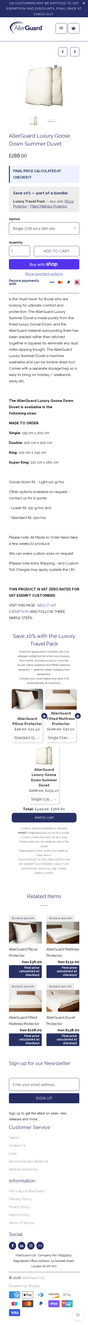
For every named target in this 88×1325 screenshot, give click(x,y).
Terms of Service (21, 1223)
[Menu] (61, 28)
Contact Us (17, 1145)
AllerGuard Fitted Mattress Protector (61, 718)
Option (14, 219)
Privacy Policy (19, 1207)
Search (14, 1137)
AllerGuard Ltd (33, 1278)
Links (13, 1153)
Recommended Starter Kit (28, 1161)
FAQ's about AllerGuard (27, 1191)
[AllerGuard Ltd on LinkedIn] (21, 1246)
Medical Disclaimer (23, 1169)
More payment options (44, 274)
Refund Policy (19, 1215)
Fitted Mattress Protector (48, 206)
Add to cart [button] (44, 817)
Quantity (16, 242)
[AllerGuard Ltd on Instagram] (30, 1246)
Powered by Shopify (24, 1286)
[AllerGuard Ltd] (27, 31)
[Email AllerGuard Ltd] (40, 1246)
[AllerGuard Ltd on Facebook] (12, 1246)
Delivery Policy (20, 1199)
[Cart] (73, 28)
